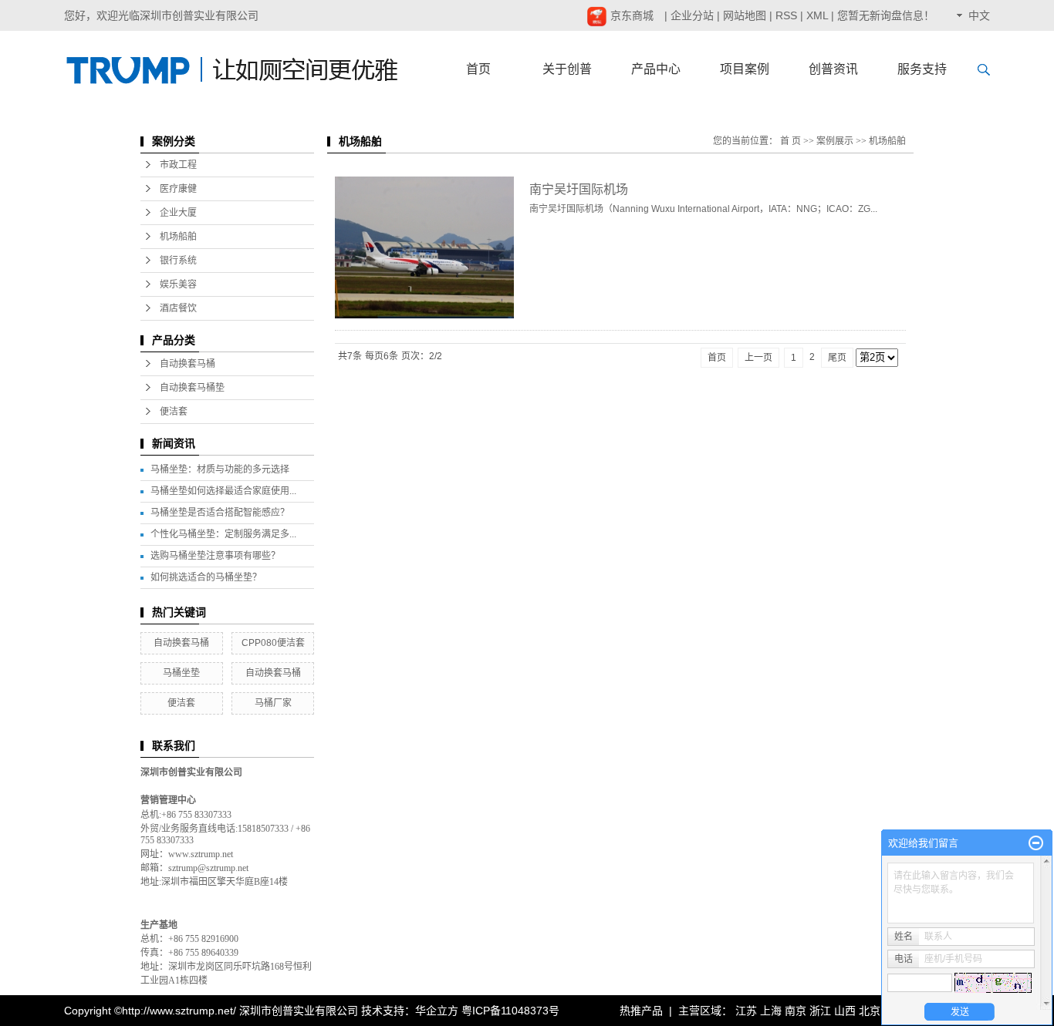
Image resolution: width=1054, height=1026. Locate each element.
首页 (478, 69)
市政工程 (178, 165)
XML (817, 15)
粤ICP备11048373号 (510, 1010)
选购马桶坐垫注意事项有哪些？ (215, 555)
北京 (869, 1010)
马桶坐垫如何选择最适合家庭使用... (223, 491)
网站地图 (744, 15)
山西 (845, 1010)
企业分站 (692, 15)
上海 (771, 1010)
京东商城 (630, 15)
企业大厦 (178, 212)
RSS (786, 15)
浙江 (820, 1010)
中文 (979, 15)
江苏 (746, 1010)
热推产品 (641, 1010)
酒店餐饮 (178, 308)
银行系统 (178, 260)
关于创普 (567, 69)
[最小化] (1036, 843)
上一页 (758, 357)
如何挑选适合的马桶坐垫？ (206, 577)
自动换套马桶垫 (192, 387)
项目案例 (744, 69)
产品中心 (656, 69)
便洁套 (173, 411)
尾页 (837, 357)
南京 (795, 1010)
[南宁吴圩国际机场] (424, 247)
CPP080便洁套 (273, 642)
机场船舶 (178, 236)
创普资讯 (833, 69)
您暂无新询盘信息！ (885, 15)
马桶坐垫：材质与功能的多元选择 (219, 469)
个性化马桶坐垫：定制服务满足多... (223, 534)
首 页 (790, 141)
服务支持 (922, 69)
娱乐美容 (178, 284)
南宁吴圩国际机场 (578, 189)
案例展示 (834, 141)
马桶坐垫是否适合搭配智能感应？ (219, 512)
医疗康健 (178, 188)
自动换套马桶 (187, 363)
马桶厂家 (273, 703)
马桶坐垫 (181, 673)
